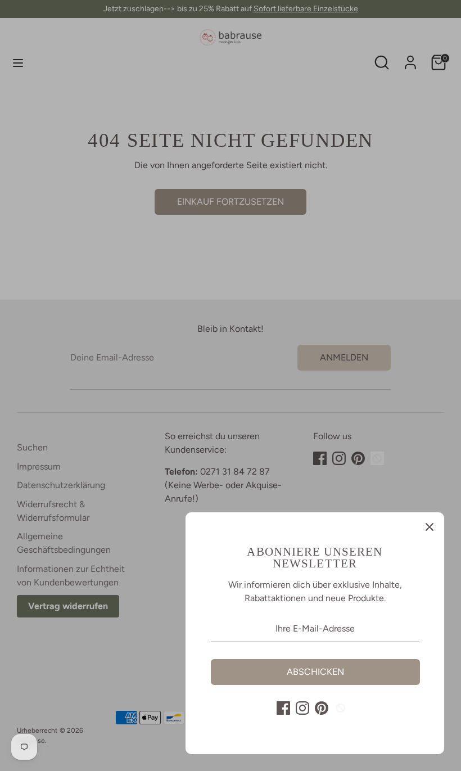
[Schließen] (429, 527)
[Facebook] (283, 708)
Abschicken (315, 671)
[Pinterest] (321, 708)
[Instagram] (302, 708)
